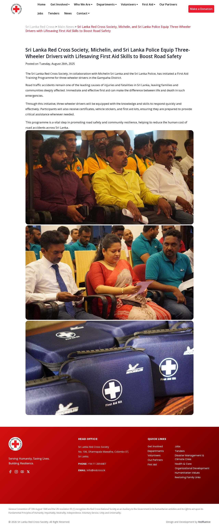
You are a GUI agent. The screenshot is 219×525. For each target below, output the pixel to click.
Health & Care (183, 464)
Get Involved (59, 4)
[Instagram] (16, 472)
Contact (82, 13)
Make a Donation (201, 9)
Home (42, 4)
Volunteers (128, 4)
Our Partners (168, 4)
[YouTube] (22, 472)
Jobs (40, 13)
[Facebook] (10, 472)
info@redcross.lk (96, 470)
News (68, 13)
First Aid (147, 4)
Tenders (53, 13)
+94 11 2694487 (97, 463)
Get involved (155, 446)
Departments (106, 4)
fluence (204, 521)
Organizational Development (192, 468)
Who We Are (82, 4)
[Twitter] (28, 472)
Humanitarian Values (187, 472)
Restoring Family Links (188, 477)
